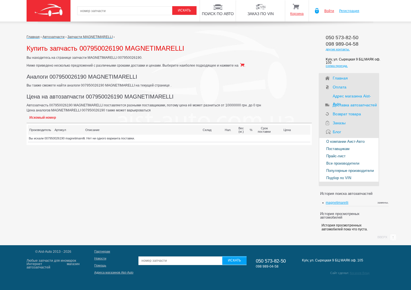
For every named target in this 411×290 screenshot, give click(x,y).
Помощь (100, 265)
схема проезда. (337, 65)
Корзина (297, 14)
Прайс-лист (336, 156)
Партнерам (102, 251)
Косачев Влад (359, 273)
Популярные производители (350, 171)
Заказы (339, 123)
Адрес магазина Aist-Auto (352, 97)
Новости (100, 258)
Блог (337, 132)
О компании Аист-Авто (345, 141)
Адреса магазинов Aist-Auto (113, 272)
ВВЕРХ (382, 237)
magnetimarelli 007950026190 (337, 204)
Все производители (342, 163)
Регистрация (349, 11)
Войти (329, 11)
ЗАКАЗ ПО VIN (260, 13)
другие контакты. (338, 49)
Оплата (339, 87)
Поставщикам (337, 149)
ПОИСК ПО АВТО (218, 13)
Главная (340, 78)
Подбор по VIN (338, 178)
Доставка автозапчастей (355, 105)
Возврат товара (347, 114)
